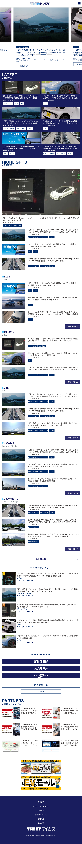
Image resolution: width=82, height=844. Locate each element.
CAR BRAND (41, 559)
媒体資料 (41, 823)
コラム (16, 103)
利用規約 (41, 810)
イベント (30, 128)
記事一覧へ (72, 326)
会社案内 (41, 802)
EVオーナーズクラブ (49, 153)
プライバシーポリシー (41, 806)
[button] (32, 54)
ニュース (12, 153)
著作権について (41, 815)
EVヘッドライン (8, 103)
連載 (22, 103)
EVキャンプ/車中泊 (9, 128)
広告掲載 (41, 819)
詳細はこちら (24, 66)
